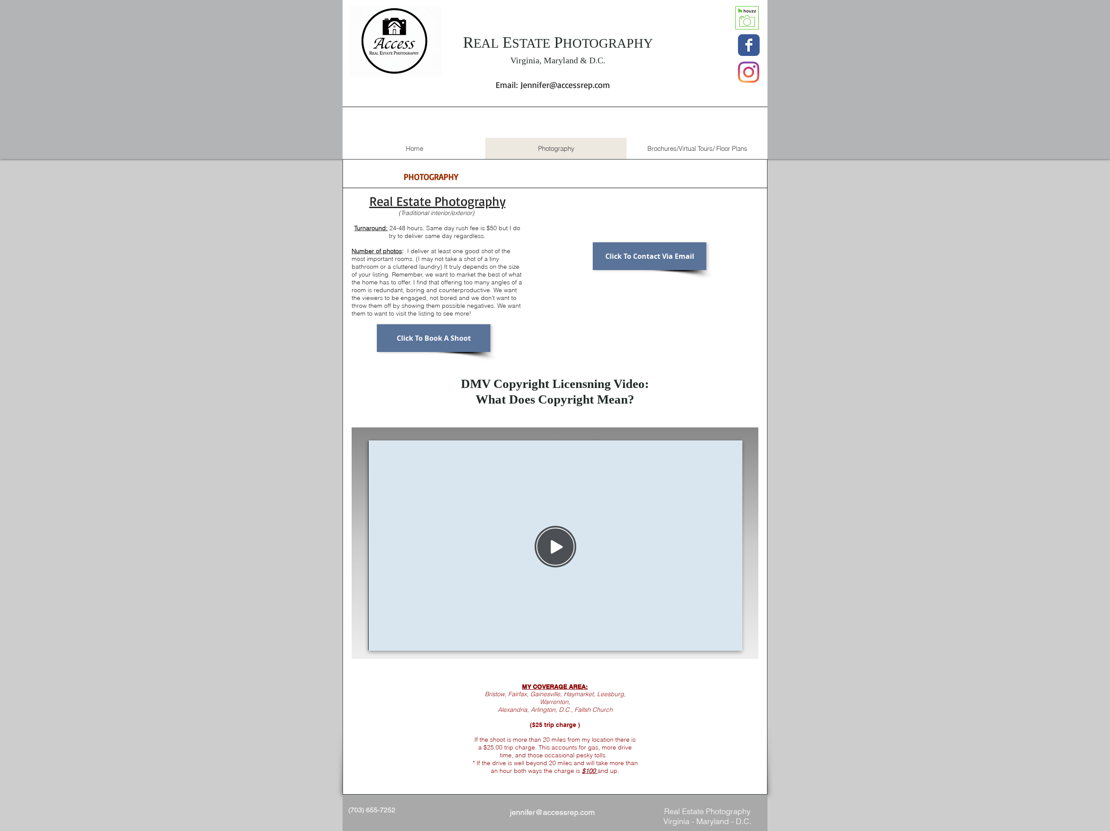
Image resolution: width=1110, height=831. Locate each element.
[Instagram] (748, 72)
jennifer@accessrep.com (552, 812)
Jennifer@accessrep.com (565, 84)
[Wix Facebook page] (749, 45)
